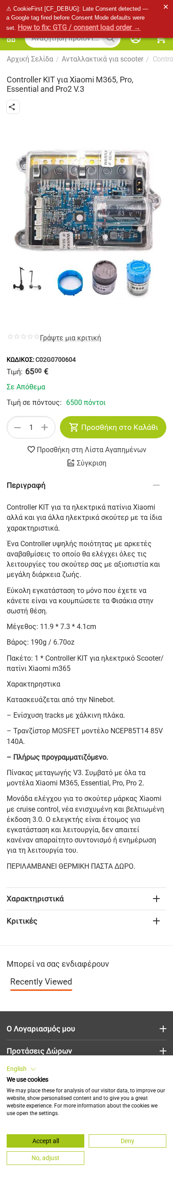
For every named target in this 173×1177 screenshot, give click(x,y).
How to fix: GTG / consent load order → (79, 27)
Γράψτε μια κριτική (70, 338)
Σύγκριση (91, 463)
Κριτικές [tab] (22, 920)
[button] (13, 107)
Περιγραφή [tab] (26, 485)
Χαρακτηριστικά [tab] (35, 898)
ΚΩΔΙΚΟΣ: (20, 359)
